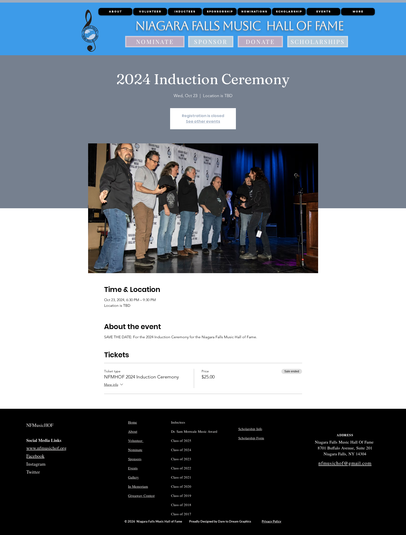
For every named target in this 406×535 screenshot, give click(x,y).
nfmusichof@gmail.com (344, 463)
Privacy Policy (271, 521)
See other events (203, 121)
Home (132, 422)
